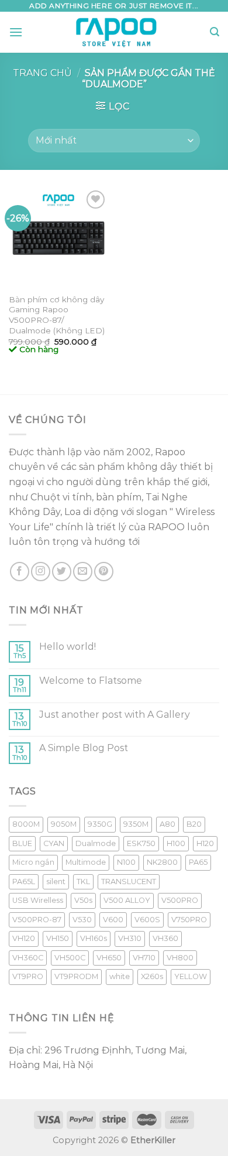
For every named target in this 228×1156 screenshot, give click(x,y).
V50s (83, 900)
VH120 (23, 938)
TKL (83, 881)
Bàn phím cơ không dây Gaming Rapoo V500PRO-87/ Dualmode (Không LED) (57, 315)
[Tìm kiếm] (214, 32)
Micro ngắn (33, 862)
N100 (126, 862)
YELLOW (190, 976)
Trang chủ (42, 73)
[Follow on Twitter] (61, 571)
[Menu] (16, 32)
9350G (100, 824)
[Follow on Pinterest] (103, 571)
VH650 (109, 957)
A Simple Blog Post (83, 747)
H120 (205, 843)
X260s (152, 976)
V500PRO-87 (36, 919)
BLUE (22, 843)
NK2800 (162, 862)
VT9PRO (27, 976)
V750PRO (189, 919)
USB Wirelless (37, 900)
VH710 (144, 957)
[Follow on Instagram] (40, 571)
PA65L (23, 881)
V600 (113, 919)
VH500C (69, 957)
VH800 (180, 957)
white (119, 976)
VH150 (57, 938)
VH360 (165, 938)
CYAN (53, 843)
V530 (82, 919)
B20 (194, 824)
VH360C (27, 957)
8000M (26, 824)
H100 (176, 843)
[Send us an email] (82, 571)
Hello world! (67, 646)
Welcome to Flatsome (90, 680)
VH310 (129, 938)
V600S (147, 919)
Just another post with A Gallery (114, 714)
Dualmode (95, 843)
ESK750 (141, 843)
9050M (64, 824)
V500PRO (179, 900)
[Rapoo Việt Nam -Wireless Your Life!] (116, 32)
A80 (167, 824)
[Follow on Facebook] (19, 571)
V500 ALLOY (126, 900)
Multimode (85, 862)
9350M (135, 824)
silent (55, 881)
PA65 (198, 862)
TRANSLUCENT (128, 881)
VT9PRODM (76, 976)
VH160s (93, 938)
